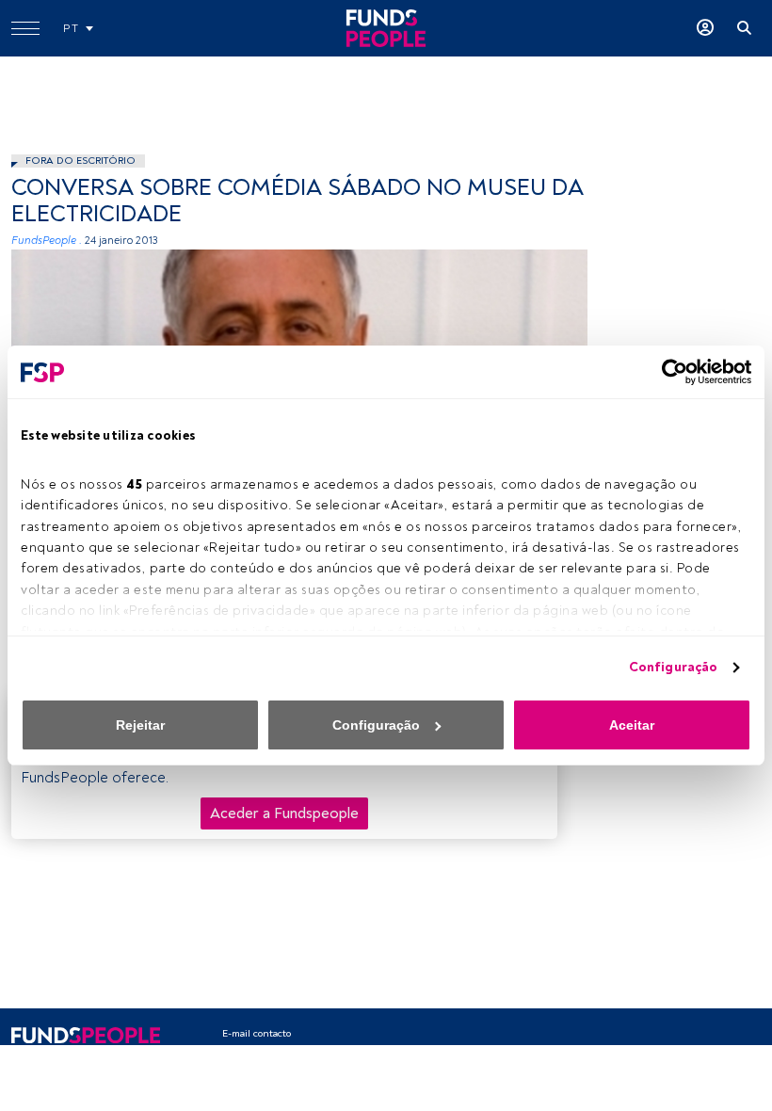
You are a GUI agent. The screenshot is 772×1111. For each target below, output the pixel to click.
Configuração (673, 667)
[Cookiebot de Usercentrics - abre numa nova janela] (669, 372)
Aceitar (631, 725)
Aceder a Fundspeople (284, 813)
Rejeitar (140, 725)
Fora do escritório (80, 160)
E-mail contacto (256, 1033)
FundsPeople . (46, 240)
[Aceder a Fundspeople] (705, 28)
